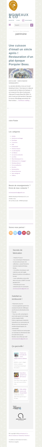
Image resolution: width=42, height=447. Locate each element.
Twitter (15, 233)
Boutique (14, 140)
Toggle (10, 25)
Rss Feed (11, 233)
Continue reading (24, 100)
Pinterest (24, 233)
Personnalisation (16, 165)
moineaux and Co (13, 83)
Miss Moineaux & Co (17, 159)
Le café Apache (16, 150)
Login (18, 20)
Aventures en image (17, 138)
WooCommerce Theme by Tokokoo (19, 435)
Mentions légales (14, 442)
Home (21, 31)
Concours (14, 142)
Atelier (14, 136)
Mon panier (28, 20)
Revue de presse (16, 171)
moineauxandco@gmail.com (17, 192)
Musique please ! (16, 163)
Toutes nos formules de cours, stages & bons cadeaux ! (20, 356)
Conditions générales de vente (18, 439)
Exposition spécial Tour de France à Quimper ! (20, 375)
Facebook (20, 233)
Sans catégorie (16, 173)
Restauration (15, 169)
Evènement (15, 146)
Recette (14, 167)
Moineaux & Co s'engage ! (19, 161)
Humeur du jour (16, 148)
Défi (13, 144)
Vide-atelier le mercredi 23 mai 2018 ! (23, 391)
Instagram (28, 233)
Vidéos (14, 175)
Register (11, 20)
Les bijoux (14, 152)
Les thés (14, 157)
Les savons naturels (17, 155)
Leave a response (22, 81)
